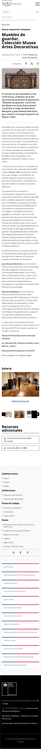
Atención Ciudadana (10, 716)
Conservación (9, 516)
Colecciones (8, 512)
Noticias (9, 17)
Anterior (3, 388)
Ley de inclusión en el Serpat (13, 649)
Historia (7, 482)
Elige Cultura (8, 542)
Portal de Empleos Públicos (13, 608)
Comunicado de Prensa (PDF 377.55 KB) (17, 440)
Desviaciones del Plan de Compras (15, 665)
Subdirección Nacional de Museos (17, 531)
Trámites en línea (9, 640)
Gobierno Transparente (11, 624)
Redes (5, 520)
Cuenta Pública (9, 599)
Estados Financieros (10, 583)
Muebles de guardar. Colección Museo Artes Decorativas (20, 40)
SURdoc (7, 539)
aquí (29, 355)
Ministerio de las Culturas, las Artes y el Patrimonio (19, 526)
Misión (6, 486)
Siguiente (37, 388)
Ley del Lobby (8, 567)
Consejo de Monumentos (13, 546)
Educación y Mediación (13, 508)
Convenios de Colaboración (13, 616)
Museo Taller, (15, 172)
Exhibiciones (8, 490)
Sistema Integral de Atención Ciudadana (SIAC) (19, 575)
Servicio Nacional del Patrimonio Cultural (19, 723)
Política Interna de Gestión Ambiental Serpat (19, 657)
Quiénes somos (10, 473)
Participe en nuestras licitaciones (15, 591)
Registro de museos (11, 535)
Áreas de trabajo (10, 503)
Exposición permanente (13, 495)
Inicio (3, 17)
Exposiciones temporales (13, 499)
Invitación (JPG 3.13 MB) (16, 448)
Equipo (6, 478)
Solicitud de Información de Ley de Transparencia (20, 632)
